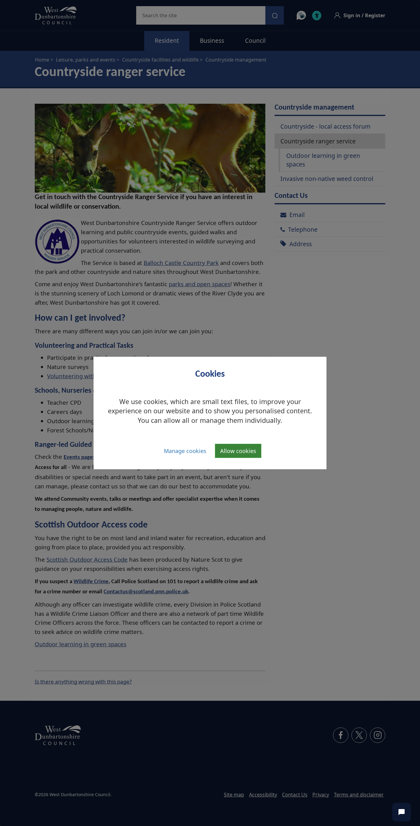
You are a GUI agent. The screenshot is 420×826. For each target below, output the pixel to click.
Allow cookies (238, 451)
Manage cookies (185, 451)
